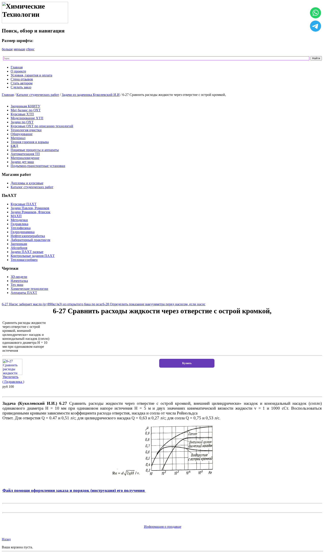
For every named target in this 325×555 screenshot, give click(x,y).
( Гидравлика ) (13, 382)
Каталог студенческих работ (37, 95)
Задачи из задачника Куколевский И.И (91, 95)
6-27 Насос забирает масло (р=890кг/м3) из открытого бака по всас (52, 304)
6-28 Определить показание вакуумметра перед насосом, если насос (154, 304)
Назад (6, 539)
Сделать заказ (21, 87)
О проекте (18, 71)
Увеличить (10, 377)
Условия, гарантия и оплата (31, 75)
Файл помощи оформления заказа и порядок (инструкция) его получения (74, 490)
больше (7, 49)
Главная (17, 67)
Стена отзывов (22, 79)
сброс (30, 49)
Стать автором (21, 83)
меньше (19, 49)
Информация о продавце (162, 526)
